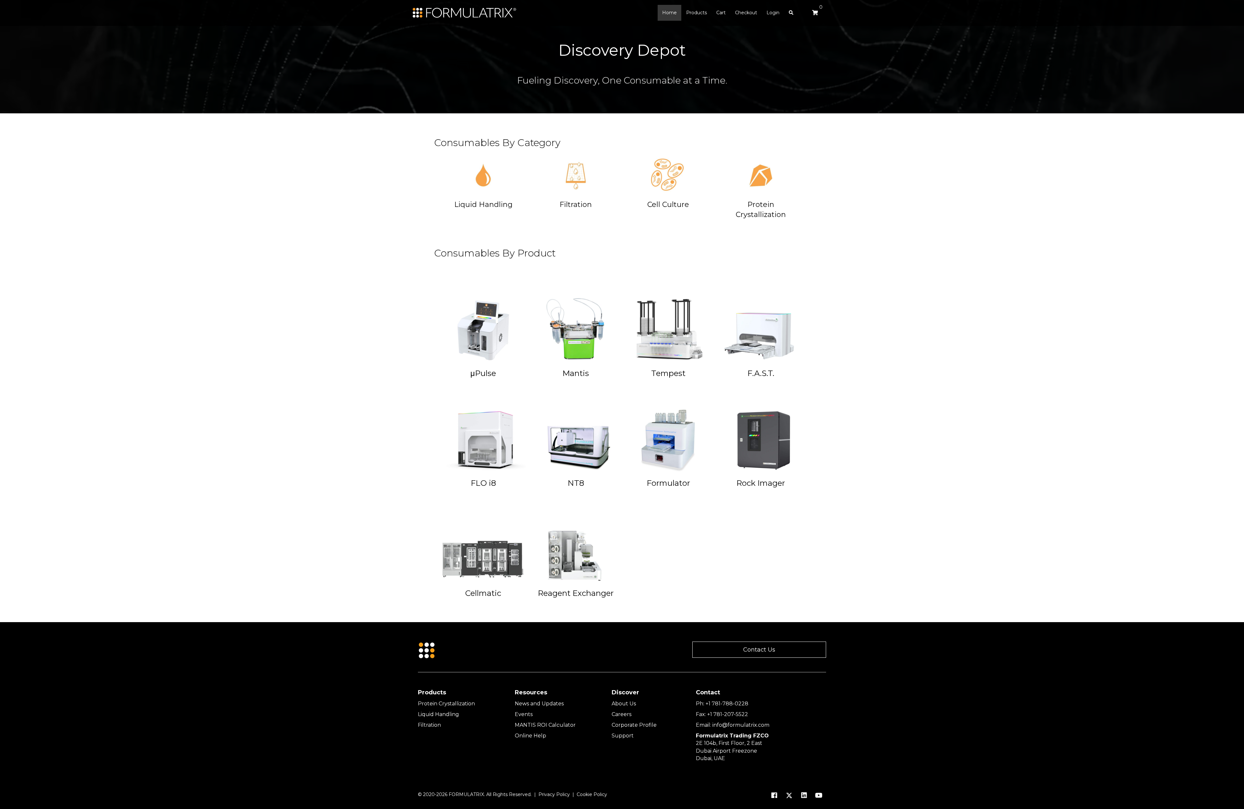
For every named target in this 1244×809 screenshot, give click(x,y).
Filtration (429, 725)
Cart (721, 13)
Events (524, 714)
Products (696, 13)
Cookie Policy (592, 794)
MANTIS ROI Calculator (545, 725)
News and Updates (539, 704)
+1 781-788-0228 (727, 704)
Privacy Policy (554, 794)
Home (669, 13)
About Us (624, 704)
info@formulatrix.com (740, 725)
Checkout (746, 13)
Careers (621, 714)
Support (623, 736)
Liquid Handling (438, 714)
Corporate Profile (634, 725)
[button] (759, 650)
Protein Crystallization (446, 704)
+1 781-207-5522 (727, 714)
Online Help (530, 736)
